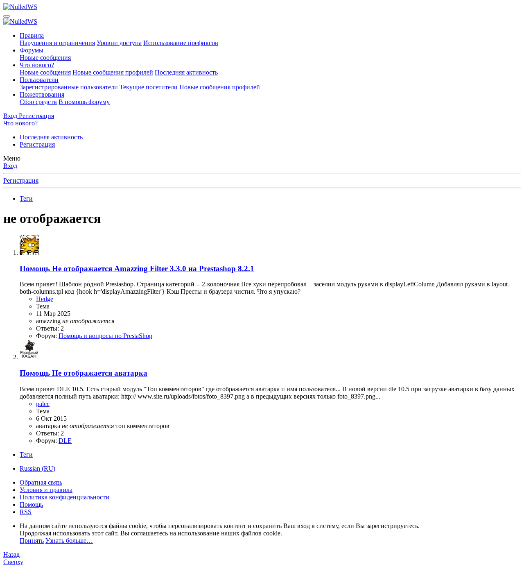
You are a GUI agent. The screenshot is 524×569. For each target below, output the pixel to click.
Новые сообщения (45, 57)
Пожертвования (42, 94)
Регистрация (37, 144)
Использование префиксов (180, 42)
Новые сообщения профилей (112, 72)
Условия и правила (46, 489)
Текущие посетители (149, 87)
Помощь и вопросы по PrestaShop (105, 335)
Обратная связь (41, 482)
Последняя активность (186, 72)
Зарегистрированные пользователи (69, 87)
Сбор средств (38, 101)
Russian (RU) (37, 468)
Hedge (44, 298)
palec (43, 403)
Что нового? (37, 64)
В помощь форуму (84, 101)
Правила (32, 35)
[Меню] (6, 16)
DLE (65, 440)
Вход (10, 165)
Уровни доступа (119, 42)
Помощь (31, 504)
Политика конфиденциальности (64, 497)
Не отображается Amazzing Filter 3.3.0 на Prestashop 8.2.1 (137, 268)
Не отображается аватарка (83, 373)
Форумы (31, 50)
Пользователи (39, 79)
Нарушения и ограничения (57, 42)
